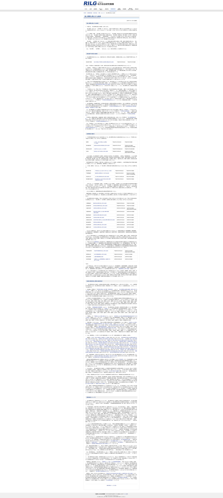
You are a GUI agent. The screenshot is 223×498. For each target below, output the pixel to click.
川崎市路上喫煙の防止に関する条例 (100, 341)
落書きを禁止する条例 (100, 383)
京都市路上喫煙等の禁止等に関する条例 (112, 346)
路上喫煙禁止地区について (116, 440)
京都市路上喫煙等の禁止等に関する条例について (101, 443)
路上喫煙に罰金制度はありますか (102, 471)
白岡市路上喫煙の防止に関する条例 (99, 224)
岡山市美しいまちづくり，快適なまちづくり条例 (98, 345)
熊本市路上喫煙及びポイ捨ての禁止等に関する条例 (109, 342)
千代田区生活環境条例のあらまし (108, 99)
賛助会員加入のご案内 (130, 9)
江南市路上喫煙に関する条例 (98, 217)
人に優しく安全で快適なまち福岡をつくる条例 (100, 337)
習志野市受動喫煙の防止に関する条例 (101, 250)
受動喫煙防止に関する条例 (124, 268)
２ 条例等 (106, 308)
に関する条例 (95, 212)
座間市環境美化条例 (102, 326)
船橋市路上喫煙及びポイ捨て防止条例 (102, 173)
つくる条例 (96, 143)
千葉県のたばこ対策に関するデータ (101, 316)
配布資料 (121, 359)
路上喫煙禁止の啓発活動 (122, 477)
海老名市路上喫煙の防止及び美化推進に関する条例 (106, 327)
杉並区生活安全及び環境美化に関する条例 (101, 145)
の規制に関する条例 (98, 180)
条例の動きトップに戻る (111, 485)
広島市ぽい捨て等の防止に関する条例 (101, 151)
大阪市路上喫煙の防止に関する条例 (122, 344)
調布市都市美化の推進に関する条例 (103, 84)
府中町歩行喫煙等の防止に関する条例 (100, 205)
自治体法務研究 (119, 9)
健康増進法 (96, 241)
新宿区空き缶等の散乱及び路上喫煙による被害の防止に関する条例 (119, 473)
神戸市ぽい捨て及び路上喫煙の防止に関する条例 (120, 348)
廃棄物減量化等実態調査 (97, 307)
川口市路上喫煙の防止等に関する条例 (102, 176)
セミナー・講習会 (101, 9)
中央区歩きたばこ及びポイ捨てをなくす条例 (103, 170)
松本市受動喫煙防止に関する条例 (100, 254)
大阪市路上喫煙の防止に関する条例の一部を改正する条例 (105, 355)
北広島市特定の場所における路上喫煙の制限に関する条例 (104, 219)
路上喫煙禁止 (120, 442)
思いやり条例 (96, 260)
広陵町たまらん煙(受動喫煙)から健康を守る (102, 259)
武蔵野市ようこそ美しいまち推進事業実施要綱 (111, 461)
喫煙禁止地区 (94, 442)
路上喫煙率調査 (109, 480)
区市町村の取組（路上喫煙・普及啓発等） (105, 289)
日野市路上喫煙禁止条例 (97, 222)
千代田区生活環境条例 (124, 111)
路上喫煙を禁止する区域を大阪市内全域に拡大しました (104, 357)
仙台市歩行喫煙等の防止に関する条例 (117, 352)
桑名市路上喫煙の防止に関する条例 (99, 203)
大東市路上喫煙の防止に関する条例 (99, 208)
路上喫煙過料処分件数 (125, 439)
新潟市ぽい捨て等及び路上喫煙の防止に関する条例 (100, 349)
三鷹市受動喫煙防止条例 (98, 256)
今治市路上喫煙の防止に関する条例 (99, 227)
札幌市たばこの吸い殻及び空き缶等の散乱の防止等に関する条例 (120, 340)
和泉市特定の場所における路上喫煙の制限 (101, 211)
